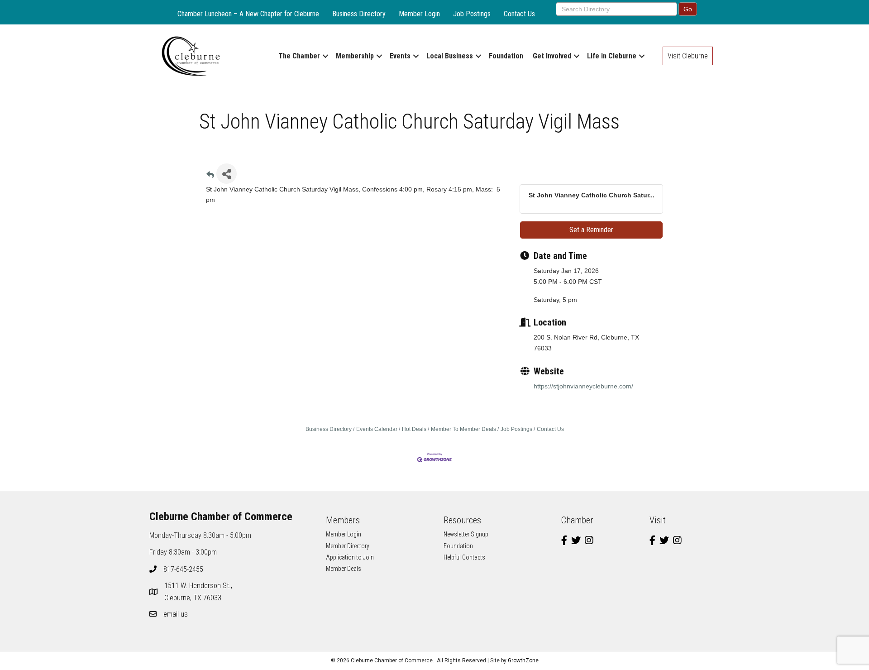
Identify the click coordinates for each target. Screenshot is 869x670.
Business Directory (359, 14)
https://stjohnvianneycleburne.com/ (583, 386)
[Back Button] (210, 176)
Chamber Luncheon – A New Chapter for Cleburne (248, 14)
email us (175, 614)
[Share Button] (226, 173)
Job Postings (472, 14)
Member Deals (343, 568)
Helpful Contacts (464, 557)
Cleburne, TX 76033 (199, 591)
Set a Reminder (591, 229)
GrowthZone (523, 660)
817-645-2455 (183, 569)
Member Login (419, 14)
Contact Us (519, 14)
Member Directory (347, 546)
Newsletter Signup (466, 534)
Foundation (506, 56)
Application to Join (350, 557)
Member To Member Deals (463, 429)
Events (400, 56)
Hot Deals (414, 429)
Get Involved (552, 56)
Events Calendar (376, 429)
